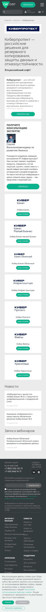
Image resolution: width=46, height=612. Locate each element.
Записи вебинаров (29, 539)
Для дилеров (30, 562)
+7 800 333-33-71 (14, 468)
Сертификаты (11, 565)
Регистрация (31, 12)
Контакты (28, 559)
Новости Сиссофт (28, 523)
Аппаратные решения (10, 545)
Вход (28, 10)
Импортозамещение (14, 534)
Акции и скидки (31, 550)
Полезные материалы (29, 545)
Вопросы (28, 566)
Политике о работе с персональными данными (21, 497)
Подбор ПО (10, 530)
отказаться (22, 602)
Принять (8, 602)
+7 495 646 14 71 (13, 471)
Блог (26, 534)
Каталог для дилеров (10, 539)
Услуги (8, 550)
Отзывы (8, 572)
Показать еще (23, 114)
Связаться (28, 5)
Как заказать (30, 570)
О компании (10, 561)
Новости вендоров (28, 529)
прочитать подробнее (13, 608)
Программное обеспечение (11, 525)
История (9, 568)
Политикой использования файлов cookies (18, 590)
